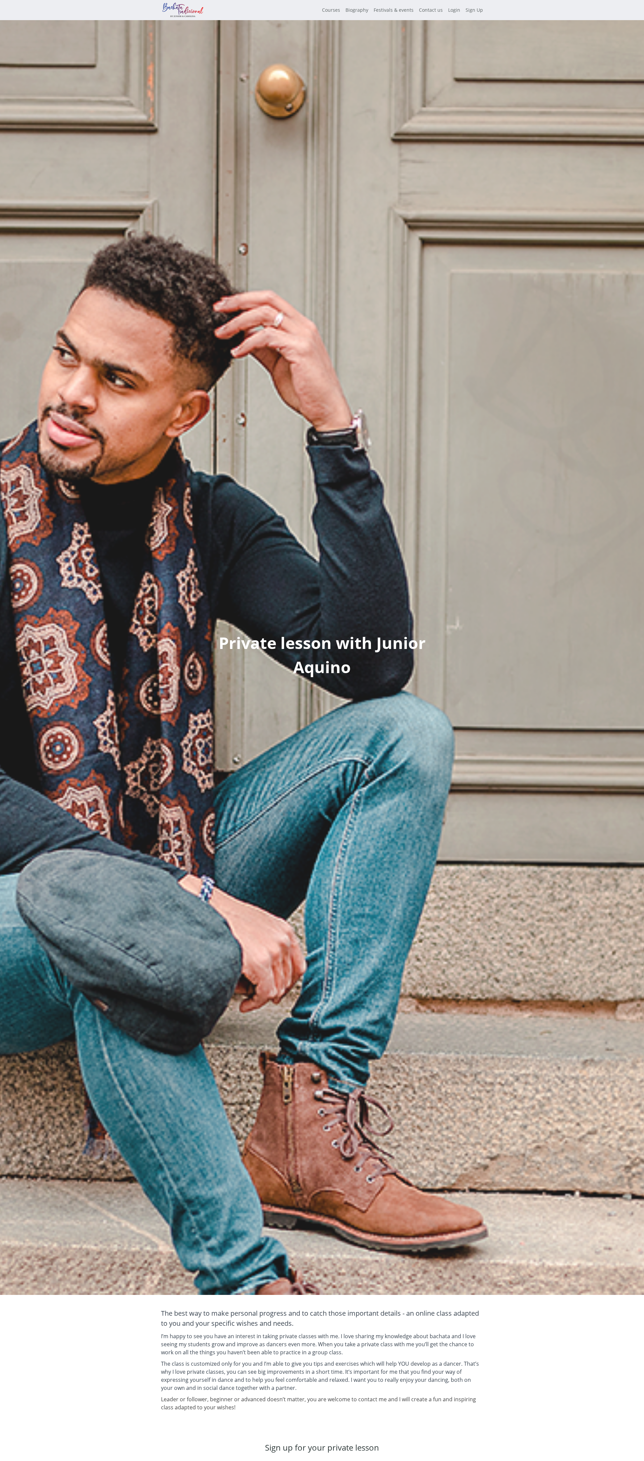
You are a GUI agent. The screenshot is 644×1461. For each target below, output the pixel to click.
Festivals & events (394, 10)
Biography (356, 10)
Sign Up (474, 10)
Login (454, 10)
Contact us (431, 10)
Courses (331, 10)
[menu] (400, 10)
